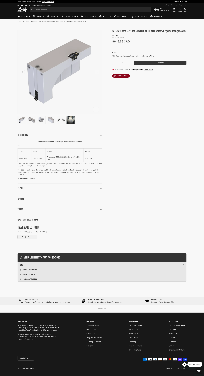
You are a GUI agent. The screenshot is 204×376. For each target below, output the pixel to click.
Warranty (89, 346)
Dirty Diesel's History (177, 325)
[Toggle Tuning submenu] (43, 16)
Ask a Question (25, 237)
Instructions (165, 5)
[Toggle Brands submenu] (161, 16)
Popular (24, 16)
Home (19, 22)
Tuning (39, 16)
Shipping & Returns (93, 342)
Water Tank (26, 22)
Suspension (121, 16)
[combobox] (90, 9)
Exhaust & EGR (70, 16)
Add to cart (160, 63)
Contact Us (90, 333)
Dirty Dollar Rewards (94, 338)
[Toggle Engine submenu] (57, 16)
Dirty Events (133, 338)
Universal (172, 346)
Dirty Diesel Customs (28, 368)
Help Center (182, 5)
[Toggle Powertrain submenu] (95, 16)
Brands (157, 16)
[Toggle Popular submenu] (29, 16)
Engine (53, 16)
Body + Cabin (140, 16)
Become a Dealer (92, 325)
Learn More (149, 56)
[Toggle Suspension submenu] (128, 16)
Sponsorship (133, 333)
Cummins (172, 342)
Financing (132, 342)
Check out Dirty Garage (177, 350)
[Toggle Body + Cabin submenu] (147, 16)
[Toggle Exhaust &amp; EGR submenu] (77, 16)
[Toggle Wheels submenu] (110, 16)
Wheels (106, 16)
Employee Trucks (135, 346)
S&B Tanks (34, 22)
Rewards (174, 5)
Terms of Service (181, 368)
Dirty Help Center (48, 2)
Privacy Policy (170, 368)
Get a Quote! (91, 329)
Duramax (172, 338)
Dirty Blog (172, 329)
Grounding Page (135, 350)
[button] (185, 9)
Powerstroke (173, 333)
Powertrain (89, 16)
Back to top (102, 309)
